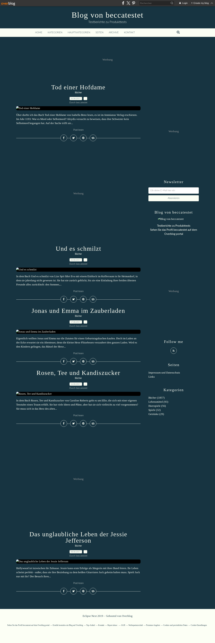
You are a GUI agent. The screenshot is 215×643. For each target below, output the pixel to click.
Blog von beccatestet (107, 15)
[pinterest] (134, 3)
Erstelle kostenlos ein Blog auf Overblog (68, 625)
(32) (154, 409)
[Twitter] (128, 3)
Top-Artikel (90, 625)
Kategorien (55, 32)
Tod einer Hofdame (78, 87)
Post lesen (78, 130)
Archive (114, 32)
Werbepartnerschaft (135, 625)
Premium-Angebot (153, 625)
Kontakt (129, 32)
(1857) (156, 397)
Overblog (127, 615)
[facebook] (123, 3)
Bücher (78, 93)
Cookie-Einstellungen (199, 625)
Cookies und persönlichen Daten (175, 625)
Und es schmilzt (78, 248)
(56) (157, 405)
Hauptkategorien (79, 32)
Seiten (99, 32)
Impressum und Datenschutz (164, 372)
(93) (158, 401)
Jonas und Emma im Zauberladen (78, 310)
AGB (123, 625)
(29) (156, 414)
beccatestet (180, 230)
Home (38, 32)
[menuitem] (39, 32)
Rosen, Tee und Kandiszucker (78, 372)
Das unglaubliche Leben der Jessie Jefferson (78, 537)
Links (151, 376)
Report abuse (113, 625)
